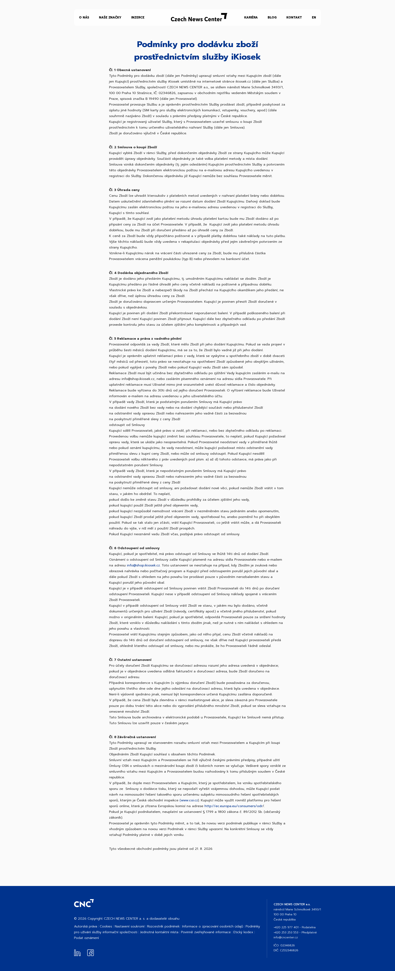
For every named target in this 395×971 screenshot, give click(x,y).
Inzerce (137, 17)
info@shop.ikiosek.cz (143, 565)
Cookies (106, 926)
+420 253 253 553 (286, 932)
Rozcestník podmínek (163, 926)
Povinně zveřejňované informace (206, 932)
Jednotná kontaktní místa (159, 932)
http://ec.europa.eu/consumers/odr (233, 806)
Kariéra (251, 17)
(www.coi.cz (189, 800)
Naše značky (110, 17)
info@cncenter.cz (286, 937)
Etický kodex (243, 932)
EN (314, 17)
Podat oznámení (86, 937)
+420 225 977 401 (286, 927)
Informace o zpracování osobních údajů (212, 926)
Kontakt (294, 17)
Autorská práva (85, 926)
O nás (84, 17)
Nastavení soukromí (129, 926)
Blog (272, 17)
